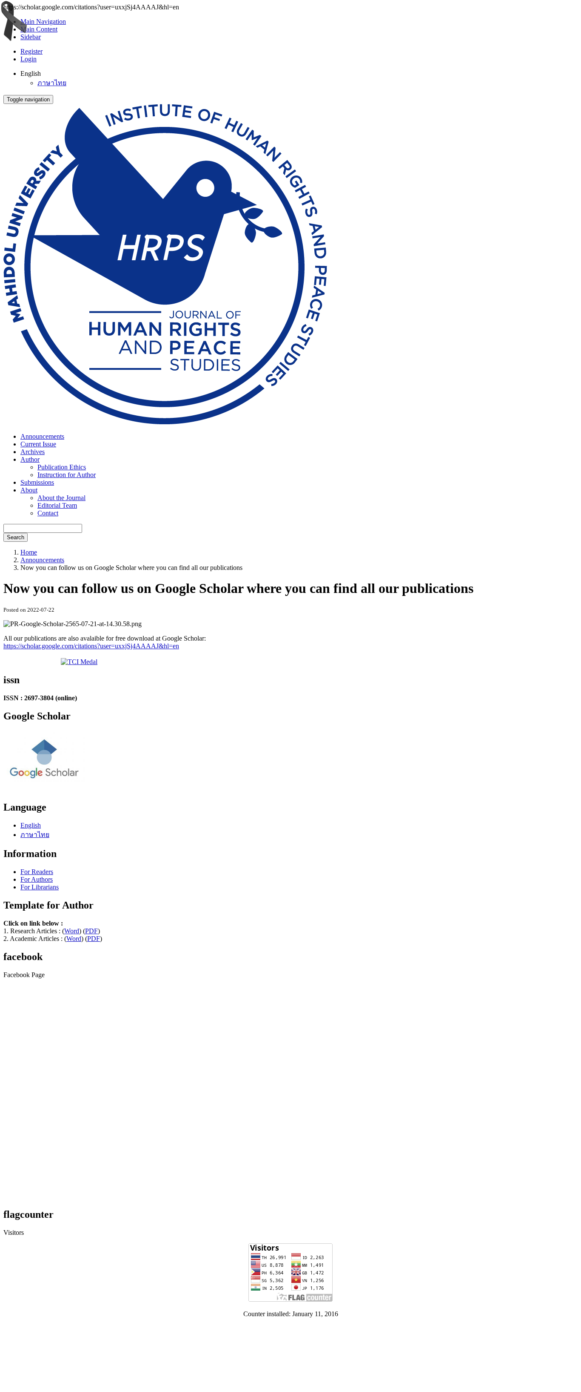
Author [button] (30, 459)
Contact (47, 513)
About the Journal (61, 497)
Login (28, 59)
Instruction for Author (66, 474)
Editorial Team (57, 505)
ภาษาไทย (51, 82)
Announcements (42, 436)
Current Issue (38, 444)
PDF (91, 931)
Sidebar (30, 36)
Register (31, 51)
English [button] (30, 73)
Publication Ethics (61, 467)
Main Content (38, 29)
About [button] (28, 490)
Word (71, 931)
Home (28, 552)
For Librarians (39, 887)
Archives (32, 451)
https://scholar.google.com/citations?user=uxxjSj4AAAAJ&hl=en (91, 646)
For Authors (36, 879)
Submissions (37, 482)
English (30, 825)
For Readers (36, 871)
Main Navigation (43, 21)
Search (15, 537)
